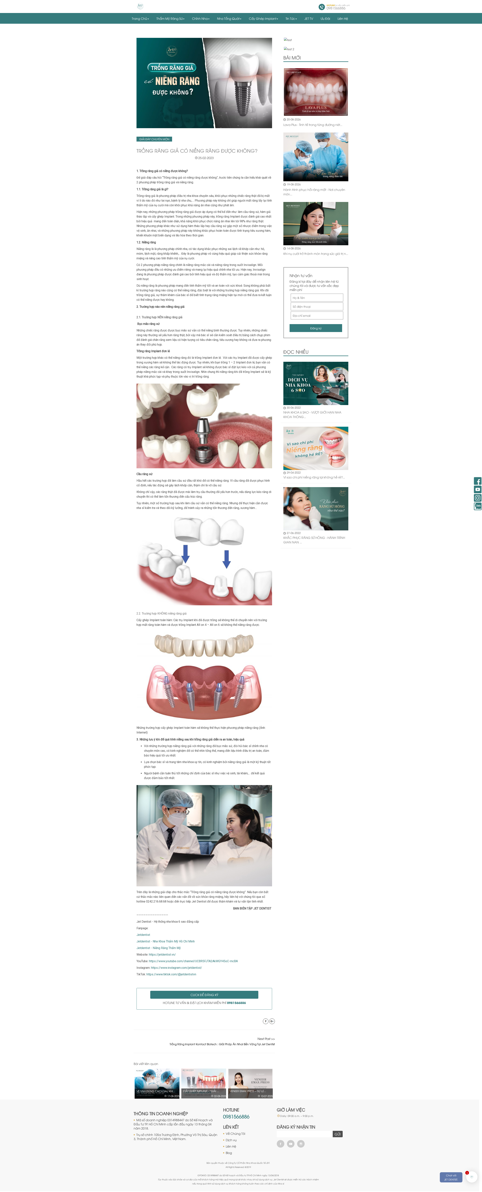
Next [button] (273, 1063)
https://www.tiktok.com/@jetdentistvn (171, 974)
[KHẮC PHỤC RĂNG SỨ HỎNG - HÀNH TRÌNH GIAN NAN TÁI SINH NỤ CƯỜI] (315, 508)
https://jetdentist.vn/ (162, 954)
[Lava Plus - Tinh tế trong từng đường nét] (315, 92)
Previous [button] (265, 1063)
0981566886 (236, 1116)
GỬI (338, 1134)
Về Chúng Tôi (235, 1133)
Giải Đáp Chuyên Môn (154, 139)
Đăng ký (316, 328)
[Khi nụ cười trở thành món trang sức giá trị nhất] (315, 223)
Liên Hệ (231, 1146)
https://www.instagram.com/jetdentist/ (176, 968)
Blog (229, 1153)
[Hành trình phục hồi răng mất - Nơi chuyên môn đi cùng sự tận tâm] (315, 157)
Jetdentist (143, 935)
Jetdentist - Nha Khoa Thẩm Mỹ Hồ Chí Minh (166, 941)
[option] (157, 1083)
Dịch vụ (231, 1140)
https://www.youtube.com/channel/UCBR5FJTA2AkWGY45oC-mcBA (193, 961)
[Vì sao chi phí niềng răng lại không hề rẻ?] (315, 448)
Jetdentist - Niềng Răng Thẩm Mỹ (159, 948)
